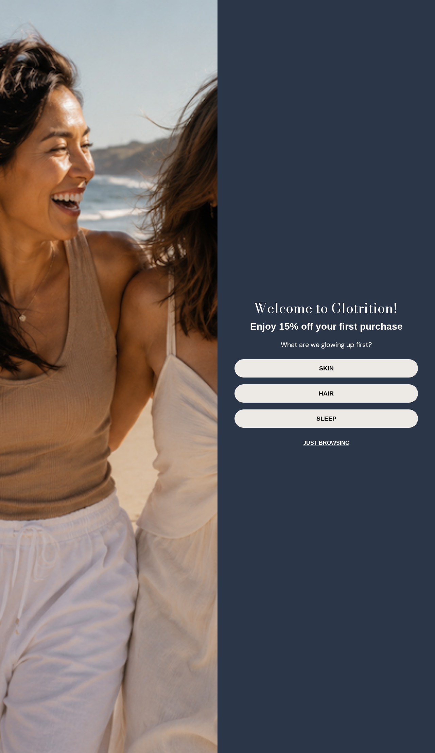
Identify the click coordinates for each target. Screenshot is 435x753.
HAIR (326, 393)
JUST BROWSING (326, 443)
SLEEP (326, 418)
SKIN (326, 368)
